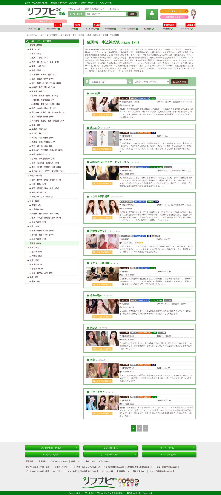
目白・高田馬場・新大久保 (42, 163)
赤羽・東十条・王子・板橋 (42, 62)
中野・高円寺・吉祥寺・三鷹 (43, 167)
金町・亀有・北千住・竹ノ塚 (43, 83)
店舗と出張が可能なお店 (167, 467)
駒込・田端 (36, 70)
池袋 (33, 54)
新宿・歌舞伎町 (38, 154)
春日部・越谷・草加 (40, 235)
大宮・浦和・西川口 (40, 230)
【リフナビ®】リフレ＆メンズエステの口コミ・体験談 (107, 493)
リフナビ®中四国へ (109, 454)
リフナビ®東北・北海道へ (51, 448)
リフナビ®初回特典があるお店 (161, 471)
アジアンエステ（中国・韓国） (38, 467)
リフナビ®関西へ (51, 454)
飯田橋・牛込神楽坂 (42, 100)
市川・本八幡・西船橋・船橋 (43, 218)
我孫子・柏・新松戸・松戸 (42, 214)
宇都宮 (34, 269)
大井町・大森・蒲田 (40, 138)
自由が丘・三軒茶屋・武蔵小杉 (44, 150)
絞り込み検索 (179, 82)
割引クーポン (54, 27)
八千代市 (35, 209)
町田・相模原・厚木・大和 (42, 188)
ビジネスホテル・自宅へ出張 (37, 471)
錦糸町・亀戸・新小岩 (41, 87)
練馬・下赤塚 (37, 58)
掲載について (76, 461)
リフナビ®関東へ (109, 448)
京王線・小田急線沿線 (41, 159)
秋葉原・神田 (37, 91)
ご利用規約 (41, 461)
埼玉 (31, 226)
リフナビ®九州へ (168, 454)
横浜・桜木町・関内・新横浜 (43, 180)
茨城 (31, 247)
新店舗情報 (109, 29)
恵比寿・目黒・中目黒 (41, 142)
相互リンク (188, 27)
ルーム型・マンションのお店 (65, 471)
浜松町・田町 (37, 129)
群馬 (31, 277)
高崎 (33, 281)
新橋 (33, 125)
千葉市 (34, 205)
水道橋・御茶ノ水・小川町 (44, 104)
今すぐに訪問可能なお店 (114, 467)
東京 (31, 49)
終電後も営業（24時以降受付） (140, 467)
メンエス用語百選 (128, 29)
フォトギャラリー (92, 27)
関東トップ (33, 29)
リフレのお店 (107, 471)
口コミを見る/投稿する (102, 115)
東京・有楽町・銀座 (40, 117)
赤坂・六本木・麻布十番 (42, 108)
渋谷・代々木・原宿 (40, 146)
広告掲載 (166, 29)
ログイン (152, 17)
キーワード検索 (76, 14)
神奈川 (32, 176)
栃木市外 (35, 264)
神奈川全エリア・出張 (41, 197)
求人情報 (148, 29)
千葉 (31, 201)
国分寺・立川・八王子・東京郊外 (45, 171)
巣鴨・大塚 (36, 66)
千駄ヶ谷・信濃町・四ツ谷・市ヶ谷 (46, 112)
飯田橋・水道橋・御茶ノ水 (42, 96)
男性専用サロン (123, 471)
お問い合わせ (104, 461)
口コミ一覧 (73, 27)
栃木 (31, 260)
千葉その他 (36, 222)
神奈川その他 (37, 192)
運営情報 (29, 461)
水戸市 (34, 252)
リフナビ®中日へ (168, 448)
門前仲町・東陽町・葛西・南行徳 (45, 121)
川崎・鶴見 (36, 184)
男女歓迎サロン (139, 471)
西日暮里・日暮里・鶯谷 (42, 75)
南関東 (32, 45)
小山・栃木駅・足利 (40, 273)
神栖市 (34, 256)
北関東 (32, 243)
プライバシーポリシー (59, 461)
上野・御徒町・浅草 (40, 79)
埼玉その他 (36, 239)
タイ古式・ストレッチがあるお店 (86, 467)
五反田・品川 (37, 133)
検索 (132, 14)
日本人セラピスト (62, 467)
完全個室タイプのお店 (89, 471)
